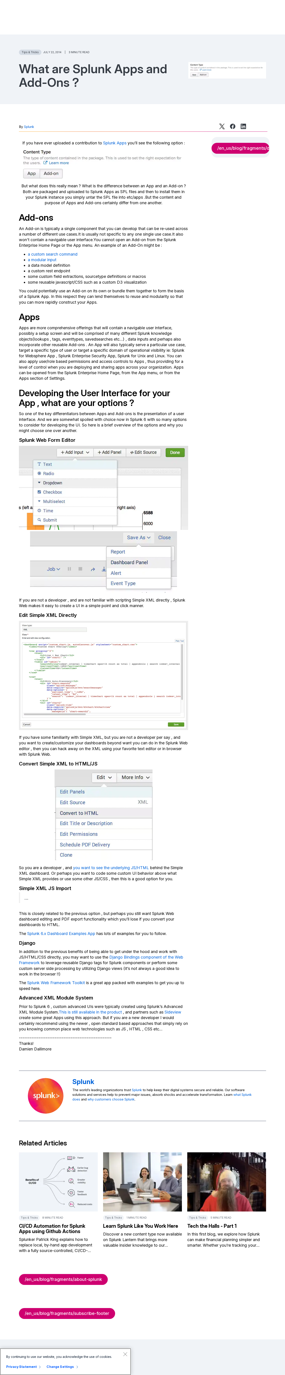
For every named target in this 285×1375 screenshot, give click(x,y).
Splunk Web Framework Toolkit (56, 982)
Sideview (173, 1012)
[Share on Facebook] (232, 126)
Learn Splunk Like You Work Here (140, 1226)
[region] (65, 1361)
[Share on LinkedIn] (243, 126)
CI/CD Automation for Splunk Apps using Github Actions (52, 1228)
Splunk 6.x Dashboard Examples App (61, 933)
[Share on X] (222, 126)
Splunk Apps (114, 143)
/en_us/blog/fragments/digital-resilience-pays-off (243, 148)
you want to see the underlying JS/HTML (111, 867)
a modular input (42, 259)
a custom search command (52, 254)
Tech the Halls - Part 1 (211, 1226)
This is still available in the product (90, 1012)
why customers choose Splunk (111, 1099)
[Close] (125, 1354)
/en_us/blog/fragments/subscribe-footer (67, 1313)
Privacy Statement (21, 1367)
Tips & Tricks (30, 52)
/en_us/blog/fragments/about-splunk (63, 1279)
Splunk (29, 127)
